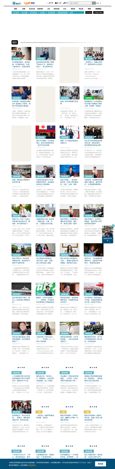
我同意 (100, 464)
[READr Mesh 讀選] (65, 3)
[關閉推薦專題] (113, 225)
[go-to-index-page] (16, 3)
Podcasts (89, 13)
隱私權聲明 (32, 465)
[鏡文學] (58, 3)
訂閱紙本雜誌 (98, 13)
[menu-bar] (100, 3)
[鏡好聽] (50, 3)
